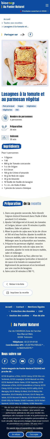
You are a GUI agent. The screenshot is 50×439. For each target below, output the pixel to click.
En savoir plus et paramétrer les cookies (25, 428)
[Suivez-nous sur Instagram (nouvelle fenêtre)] (31, 361)
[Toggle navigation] (47, 6)
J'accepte (34, 434)
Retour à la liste (16, 284)
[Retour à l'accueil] (8, 3)
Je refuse (16, 434)
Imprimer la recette (19, 292)
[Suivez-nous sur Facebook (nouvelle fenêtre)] (5, 361)
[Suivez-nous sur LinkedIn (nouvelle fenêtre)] (13, 361)
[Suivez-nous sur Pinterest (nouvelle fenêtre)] (40, 361)
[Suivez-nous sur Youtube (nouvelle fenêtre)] (22, 361)
